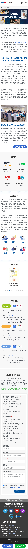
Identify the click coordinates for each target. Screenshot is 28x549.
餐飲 (10, 411)
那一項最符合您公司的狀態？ (11, 397)
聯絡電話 (5, 452)
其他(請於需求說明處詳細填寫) (13, 433)
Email (5, 459)
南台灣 (18, 438)
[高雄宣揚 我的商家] (16, 346)
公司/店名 (6, 465)
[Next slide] (25, 274)
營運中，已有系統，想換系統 (12, 404)
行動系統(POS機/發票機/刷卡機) (13, 424)
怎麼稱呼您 (6, 446)
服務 (14, 411)
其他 (5, 414)
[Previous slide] (3, 274)
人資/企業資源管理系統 (11, 428)
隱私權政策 (9, 539)
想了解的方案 (7, 417)
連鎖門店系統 (8, 421)
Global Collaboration (10, 443)
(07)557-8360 (9, 355)
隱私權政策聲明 (15, 487)
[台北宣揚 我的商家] (16, 306)
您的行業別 (6, 409)
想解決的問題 (7, 471)
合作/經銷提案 (8, 431)
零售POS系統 (8, 419)
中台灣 (12, 438)
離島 (11, 441)
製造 (19, 411)
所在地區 (5, 436)
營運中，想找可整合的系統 (12, 406)
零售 (5, 411)
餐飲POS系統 (18, 419)
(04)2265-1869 (10, 335)
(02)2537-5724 (10, 315)
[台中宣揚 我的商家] (16, 326)
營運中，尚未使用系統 (10, 401)
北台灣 (6, 438)
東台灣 (6, 441)
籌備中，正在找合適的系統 (12, 399)
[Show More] (14, 274)
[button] (5, 290)
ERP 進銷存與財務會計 (11, 426)
